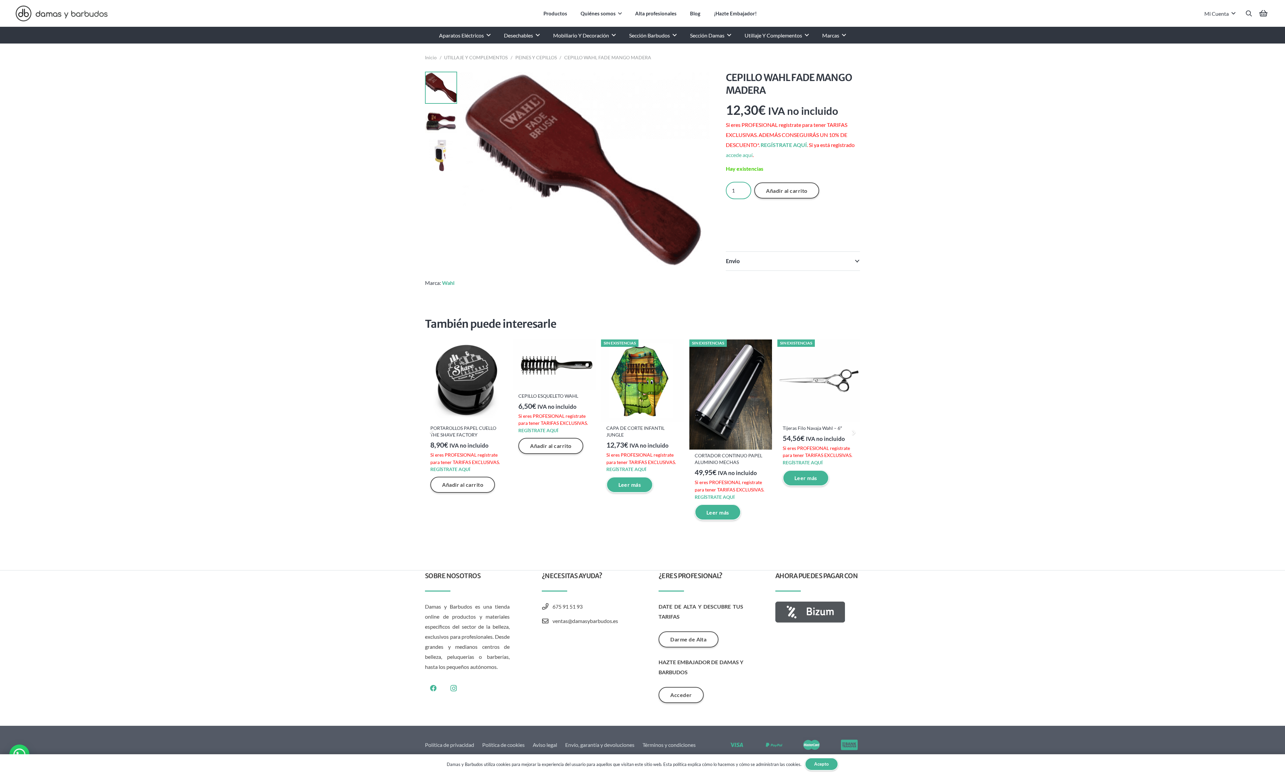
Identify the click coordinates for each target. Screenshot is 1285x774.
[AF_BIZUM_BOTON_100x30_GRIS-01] (817, 612)
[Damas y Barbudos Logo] (61, 13)
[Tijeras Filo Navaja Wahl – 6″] (818, 380)
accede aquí (739, 155)
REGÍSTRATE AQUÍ (784, 145)
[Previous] (431, 432)
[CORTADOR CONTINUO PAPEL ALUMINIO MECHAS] (730, 394)
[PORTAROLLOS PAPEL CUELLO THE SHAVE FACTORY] (466, 380)
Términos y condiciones (669, 745)
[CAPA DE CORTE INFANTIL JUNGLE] (642, 380)
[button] (620, 13)
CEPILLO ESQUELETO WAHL (548, 396)
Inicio (431, 57)
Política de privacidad (449, 745)
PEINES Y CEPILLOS (536, 57)
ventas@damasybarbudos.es (585, 621)
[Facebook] (433, 688)
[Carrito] (1264, 13)
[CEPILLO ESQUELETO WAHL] (554, 364)
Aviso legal (545, 745)
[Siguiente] (853, 432)
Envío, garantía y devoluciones (599, 745)
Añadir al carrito (786, 190)
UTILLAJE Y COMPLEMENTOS (476, 57)
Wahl (448, 283)
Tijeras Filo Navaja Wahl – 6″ (812, 428)
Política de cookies (503, 745)
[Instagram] (453, 688)
